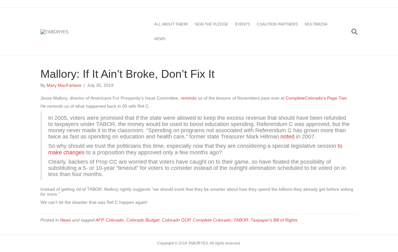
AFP (99, 219)
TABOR (241, 219)
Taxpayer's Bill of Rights (274, 219)
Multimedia (316, 24)
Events (242, 24)
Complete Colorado (212, 219)
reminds (189, 98)
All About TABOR (171, 24)
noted (287, 136)
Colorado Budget (143, 219)
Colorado (115, 219)
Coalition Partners (277, 24)
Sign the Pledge (211, 24)
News (159, 39)
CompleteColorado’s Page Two (316, 98)
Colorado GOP (176, 219)
